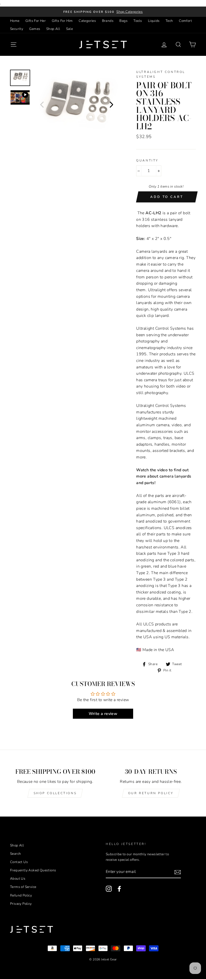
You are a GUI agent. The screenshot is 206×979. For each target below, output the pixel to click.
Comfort (185, 20)
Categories (87, 20)
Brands (108, 20)
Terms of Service (23, 886)
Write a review (103, 713)
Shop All (53, 28)
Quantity (147, 160)
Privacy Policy (21, 903)
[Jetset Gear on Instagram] (109, 889)
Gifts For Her (35, 20)
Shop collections (55, 793)
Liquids (154, 20)
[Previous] (42, 104)
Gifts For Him (62, 20)
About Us (17, 878)
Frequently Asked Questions (33, 870)
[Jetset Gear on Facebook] (119, 889)
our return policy (151, 793)
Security (16, 28)
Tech (169, 20)
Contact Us (19, 862)
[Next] (111, 104)
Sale (69, 28)
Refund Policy (21, 895)
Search (15, 853)
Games (34, 28)
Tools (137, 20)
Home (15, 20)
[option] (103, 12)
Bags (123, 20)
